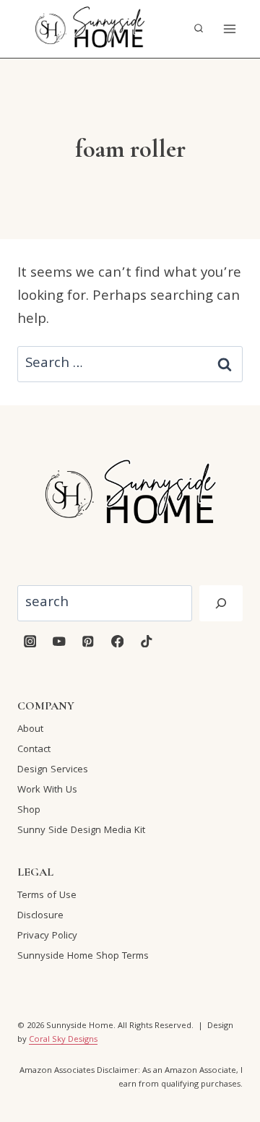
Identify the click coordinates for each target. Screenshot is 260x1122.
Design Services (52, 770)
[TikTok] (146, 641)
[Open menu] (229, 28)
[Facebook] (117, 641)
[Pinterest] (88, 641)
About (30, 730)
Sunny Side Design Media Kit (81, 831)
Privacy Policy (47, 936)
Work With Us (47, 790)
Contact (34, 750)
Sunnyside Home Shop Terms (83, 957)
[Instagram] (30, 641)
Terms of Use (47, 896)
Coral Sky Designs (63, 1040)
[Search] (221, 603)
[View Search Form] (198, 29)
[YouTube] (59, 641)
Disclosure (40, 916)
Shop (28, 811)
